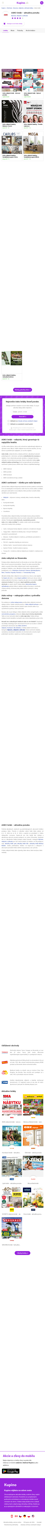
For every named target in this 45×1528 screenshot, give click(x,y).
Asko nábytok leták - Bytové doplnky (33, 84)
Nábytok (5, 497)
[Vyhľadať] (41, 2)
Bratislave (16, 570)
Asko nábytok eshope (31, 604)
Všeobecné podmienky (11, 1525)
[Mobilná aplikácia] (10, 1471)
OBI (14, 628)
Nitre (3, 572)
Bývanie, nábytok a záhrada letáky (23, 8)
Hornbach (10, 628)
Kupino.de (24, 1516)
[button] (12, 18)
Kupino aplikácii (22, 578)
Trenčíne (7, 572)
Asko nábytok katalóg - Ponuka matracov (33, 115)
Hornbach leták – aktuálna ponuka (12, 1139)
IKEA (19, 625)
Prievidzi (18, 572)
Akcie (12, 30)
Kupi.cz (20, 1516)
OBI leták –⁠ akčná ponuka (33, 1139)
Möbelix (18, 628)
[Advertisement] (22, 50)
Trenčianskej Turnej (29, 572)
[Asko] (6, 16)
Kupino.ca (16, 1516)
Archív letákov (30, 30)
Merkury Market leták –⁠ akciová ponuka (33, 1109)
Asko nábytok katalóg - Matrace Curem (12, 115)
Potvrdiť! (22, 417)
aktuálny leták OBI (22, 843)
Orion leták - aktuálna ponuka (33, 1201)
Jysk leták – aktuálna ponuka (12, 1170)
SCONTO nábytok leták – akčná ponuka (12, 1201)
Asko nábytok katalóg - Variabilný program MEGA (33, 146)
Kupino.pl (28, 1516)
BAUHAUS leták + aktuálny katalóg (12, 1232)
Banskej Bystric (35, 570)
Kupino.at (11, 1516)
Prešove (28, 570)
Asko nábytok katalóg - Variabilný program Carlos (12, 146)
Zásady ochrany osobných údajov (27, 421)
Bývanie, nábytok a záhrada (19, 15)
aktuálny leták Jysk (10, 843)
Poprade (13, 572)
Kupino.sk (6, 578)
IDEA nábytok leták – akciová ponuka (12, 1109)
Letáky (5, 30)
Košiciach (22, 570)
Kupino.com (33, 1516)
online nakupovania (16, 602)
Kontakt (39, 1522)
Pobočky (20, 30)
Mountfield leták (33, 1170)
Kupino (3, 8)
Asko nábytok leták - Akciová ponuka (12, 84)
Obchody (9, 8)
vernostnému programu (8, 614)
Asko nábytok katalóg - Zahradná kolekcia (12, 366)
